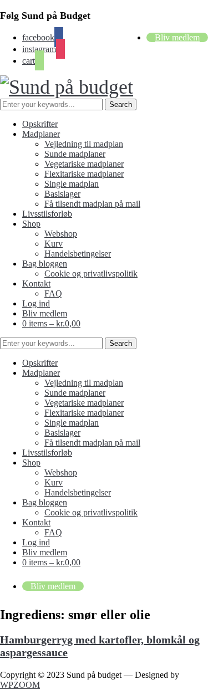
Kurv (53, 243)
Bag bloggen (44, 263)
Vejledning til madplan (83, 144)
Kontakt (36, 283)
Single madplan (71, 183)
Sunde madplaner (74, 154)
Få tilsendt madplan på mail (92, 203)
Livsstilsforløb (47, 213)
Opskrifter (40, 124)
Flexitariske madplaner (84, 173)
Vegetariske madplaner (84, 163)
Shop (31, 223)
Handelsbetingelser (77, 253)
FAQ (53, 293)
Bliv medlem (177, 37)
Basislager (62, 193)
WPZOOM (20, 684)
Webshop (60, 233)
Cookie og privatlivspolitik (91, 273)
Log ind (36, 303)
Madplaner (41, 134)
